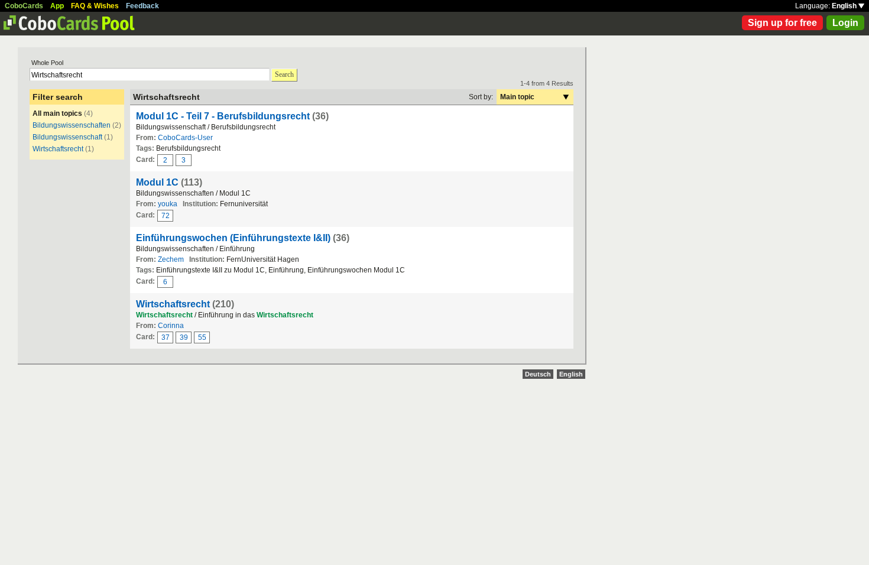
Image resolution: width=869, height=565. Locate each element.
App (57, 6)
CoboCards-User (185, 138)
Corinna (171, 326)
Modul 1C (157, 182)
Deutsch (538, 374)
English (845, 6)
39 (184, 337)
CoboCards (24, 6)
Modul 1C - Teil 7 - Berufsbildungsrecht (223, 116)
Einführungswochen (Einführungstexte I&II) (233, 238)
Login (845, 23)
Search (284, 74)
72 (165, 216)
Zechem (171, 259)
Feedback (142, 6)
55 (202, 337)
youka (167, 204)
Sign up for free (782, 23)
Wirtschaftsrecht (58, 149)
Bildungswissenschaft (67, 137)
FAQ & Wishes (95, 6)
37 (165, 337)
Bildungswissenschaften (72, 125)
